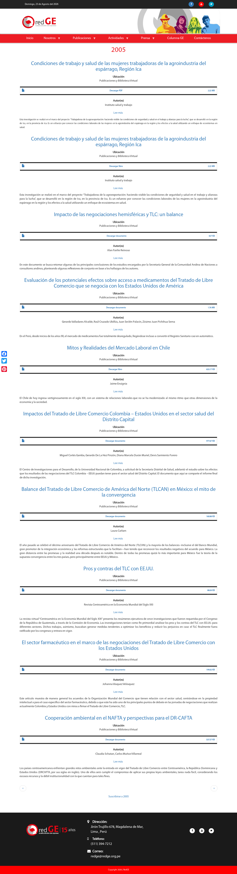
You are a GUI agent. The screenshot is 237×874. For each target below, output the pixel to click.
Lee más (118, 113)
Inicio (29, 38)
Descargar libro (116, 166)
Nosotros (47, 40)
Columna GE (175, 38)
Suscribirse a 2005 (118, 796)
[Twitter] (4, 360)
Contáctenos (202, 38)
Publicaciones (79, 40)
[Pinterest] (4, 369)
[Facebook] (4, 353)
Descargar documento (116, 236)
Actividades (113, 40)
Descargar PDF (116, 91)
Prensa (143, 40)
